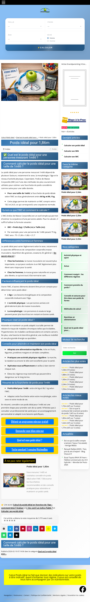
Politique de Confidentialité (41, 595)
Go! (74, 353)
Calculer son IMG (71, 151)
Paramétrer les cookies (76, 595)
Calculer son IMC (71, 156)
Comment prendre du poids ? (73, 286)
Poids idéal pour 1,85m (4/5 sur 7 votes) (72, 417)
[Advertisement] (29, 120)
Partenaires (18, 595)
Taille (11, 22)
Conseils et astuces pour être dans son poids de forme (74, 298)
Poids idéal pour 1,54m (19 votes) (72, 368)
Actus (66, 266)
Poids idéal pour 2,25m (71, 215)
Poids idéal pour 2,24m (71, 192)
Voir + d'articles (67, 131)
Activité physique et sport (72, 256)
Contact (26, 595)
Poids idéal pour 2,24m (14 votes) (72, 383)
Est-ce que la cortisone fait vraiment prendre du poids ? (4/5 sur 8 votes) (74, 411)
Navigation (8, 595)
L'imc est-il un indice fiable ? (39, 508)
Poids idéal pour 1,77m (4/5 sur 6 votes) (72, 426)
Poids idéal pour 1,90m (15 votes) (72, 378)
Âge (10, 35)
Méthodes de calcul (72, 309)
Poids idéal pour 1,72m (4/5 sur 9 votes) (72, 404)
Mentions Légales (59, 595)
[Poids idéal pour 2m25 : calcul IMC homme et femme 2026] (74, 197)
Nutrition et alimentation (70, 318)
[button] (3, 528)
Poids (50, 22)
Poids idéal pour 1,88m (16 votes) (72, 373)
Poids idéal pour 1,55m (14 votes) (72, 388)
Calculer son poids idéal (12, 511)
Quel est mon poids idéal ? (29, 440)
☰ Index (30, 149)
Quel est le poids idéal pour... (73, 329)
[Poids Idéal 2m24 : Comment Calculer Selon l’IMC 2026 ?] (74, 173)
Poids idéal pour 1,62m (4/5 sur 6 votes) (72, 421)
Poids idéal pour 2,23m (71, 239)
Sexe (49, 35)
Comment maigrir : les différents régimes (74, 275)
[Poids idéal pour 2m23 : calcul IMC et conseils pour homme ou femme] (74, 220)
